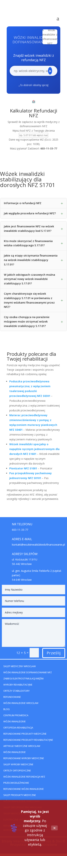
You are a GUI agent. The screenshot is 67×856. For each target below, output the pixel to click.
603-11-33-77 (20, 529)
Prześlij (54, 652)
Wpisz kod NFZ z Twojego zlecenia (33, 130)
